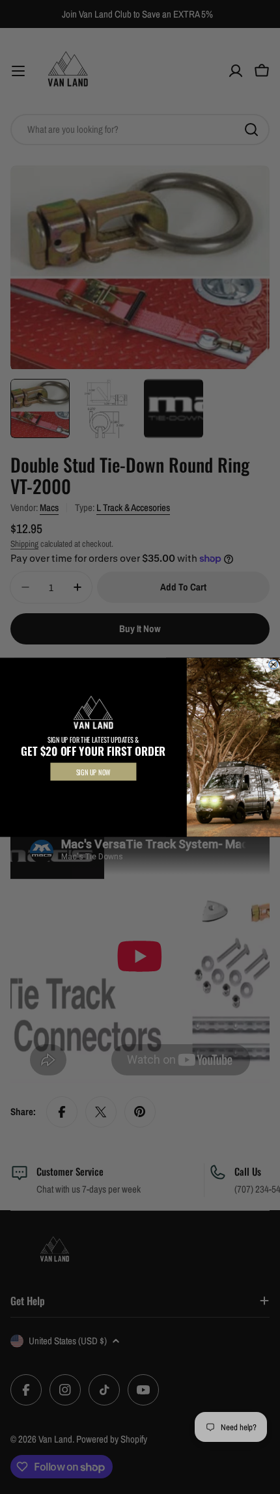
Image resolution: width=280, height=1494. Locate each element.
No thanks (93, 792)
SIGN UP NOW (93, 771)
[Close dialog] (273, 664)
